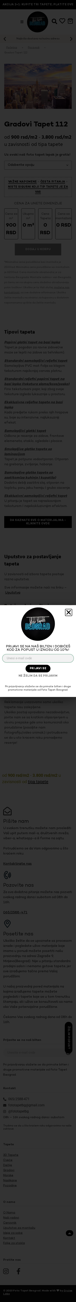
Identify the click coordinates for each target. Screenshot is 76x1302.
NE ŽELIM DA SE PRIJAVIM (38, 676)
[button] (68, 612)
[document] (38, 651)
